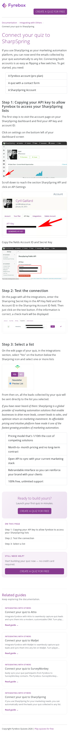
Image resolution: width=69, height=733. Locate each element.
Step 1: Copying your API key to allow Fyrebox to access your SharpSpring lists (34, 531)
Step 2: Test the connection (19, 538)
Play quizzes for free (44, 728)
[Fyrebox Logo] (14, 5)
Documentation (9, 22)
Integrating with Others (31, 22)
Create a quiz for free (50, 11)
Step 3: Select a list (15, 543)
